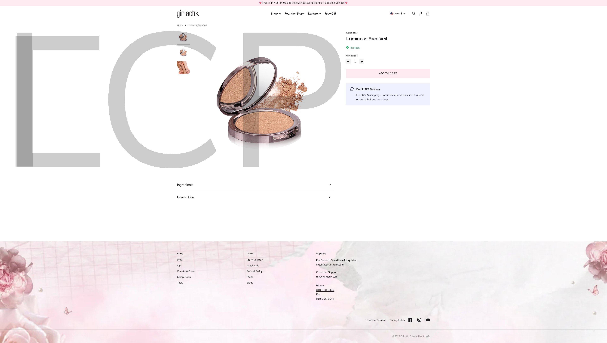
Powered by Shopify (420, 336)
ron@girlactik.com (326, 276)
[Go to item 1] (183, 37)
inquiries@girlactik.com (330, 264)
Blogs (250, 282)
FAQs (250, 276)
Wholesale (253, 265)
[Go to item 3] (183, 67)
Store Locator (255, 259)
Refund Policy (255, 271)
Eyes (180, 259)
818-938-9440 (325, 289)
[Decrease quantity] (348, 61)
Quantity (352, 55)
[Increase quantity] (361, 61)
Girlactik (351, 32)
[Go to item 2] (183, 52)
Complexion (184, 276)
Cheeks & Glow (186, 271)
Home (180, 25)
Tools (180, 282)
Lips (179, 265)
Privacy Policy (397, 319)
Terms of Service (376, 319)
